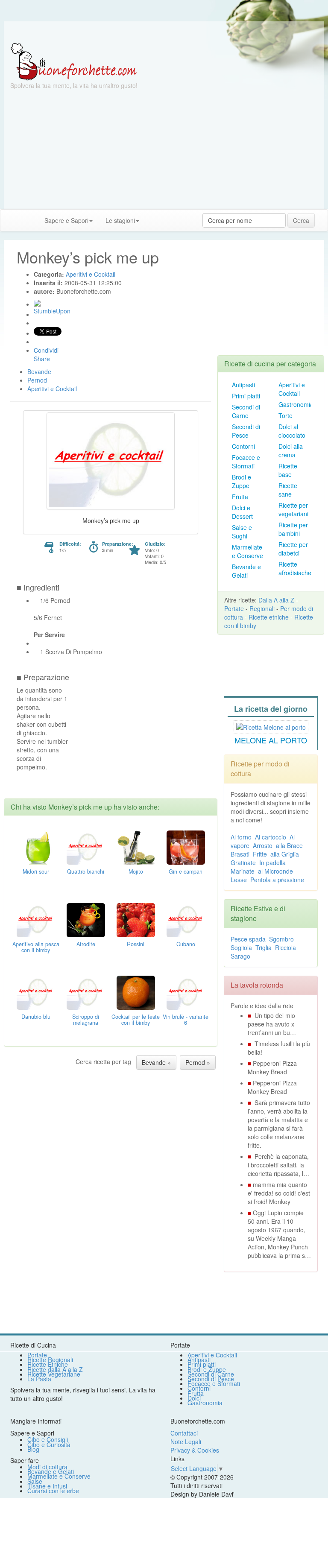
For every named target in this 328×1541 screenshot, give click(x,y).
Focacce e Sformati (246, 461)
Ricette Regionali (50, 1359)
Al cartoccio (270, 837)
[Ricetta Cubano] (186, 919)
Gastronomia (295, 404)
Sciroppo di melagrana (85, 1019)
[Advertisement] (164, 149)
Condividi (46, 350)
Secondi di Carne (246, 411)
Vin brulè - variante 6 (185, 1019)
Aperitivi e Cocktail (291, 389)
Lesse (239, 879)
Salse (34, 1481)
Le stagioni (120, 220)
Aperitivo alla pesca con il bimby (35, 947)
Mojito (136, 871)
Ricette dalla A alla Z (55, 1369)
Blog (33, 1449)
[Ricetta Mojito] (136, 846)
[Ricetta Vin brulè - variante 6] (186, 991)
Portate (234, 608)
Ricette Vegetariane (53, 1374)
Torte (285, 415)
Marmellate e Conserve (247, 551)
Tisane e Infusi (47, 1486)
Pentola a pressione (277, 879)
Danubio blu (35, 1017)
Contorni (243, 446)
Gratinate (243, 862)
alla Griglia (284, 854)
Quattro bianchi (85, 871)
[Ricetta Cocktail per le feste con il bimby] (136, 991)
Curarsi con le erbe (53, 1490)
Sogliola (241, 947)
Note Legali (185, 1441)
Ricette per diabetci (293, 548)
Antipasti (243, 384)
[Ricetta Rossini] (136, 919)
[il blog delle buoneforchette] (152, 216)
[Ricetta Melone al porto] (271, 726)
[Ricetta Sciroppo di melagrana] (86, 991)
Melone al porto (270, 740)
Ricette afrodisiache (294, 568)
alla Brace (289, 845)
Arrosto (262, 845)
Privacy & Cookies (194, 1450)
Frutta (240, 496)
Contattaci (184, 1433)
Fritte (260, 854)
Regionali (262, 608)
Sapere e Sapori (66, 220)
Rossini (135, 944)
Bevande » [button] (156, 1062)
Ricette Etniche (47, 1364)
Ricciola (285, 947)
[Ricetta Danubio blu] (36, 991)
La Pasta (39, 1378)
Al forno (241, 837)
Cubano (185, 944)
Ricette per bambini (293, 529)
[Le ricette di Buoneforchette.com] (164, 32)
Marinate (243, 871)
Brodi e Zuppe (241, 481)
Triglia (263, 947)
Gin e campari (185, 871)
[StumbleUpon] (37, 303)
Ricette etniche (269, 617)
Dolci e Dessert (242, 511)
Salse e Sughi (242, 531)
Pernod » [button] (197, 1062)
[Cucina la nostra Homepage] (9, 220)
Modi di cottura (47, 1466)
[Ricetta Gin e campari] (186, 846)
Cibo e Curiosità (48, 1444)
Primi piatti (246, 396)
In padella (272, 862)
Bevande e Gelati (246, 570)
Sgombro (281, 939)
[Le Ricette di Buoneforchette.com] (73, 61)
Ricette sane (287, 489)
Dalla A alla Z (276, 600)
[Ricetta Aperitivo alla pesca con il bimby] (36, 919)
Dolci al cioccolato (291, 430)
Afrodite (85, 944)
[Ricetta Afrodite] (86, 919)
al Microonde (275, 871)
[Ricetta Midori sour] (36, 846)
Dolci (194, 1398)
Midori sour (36, 871)
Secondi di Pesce (246, 430)
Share (42, 358)
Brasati (240, 854)
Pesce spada (248, 939)
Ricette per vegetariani (293, 509)
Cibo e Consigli (47, 1439)
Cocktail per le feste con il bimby (135, 1019)
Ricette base (287, 470)
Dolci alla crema (290, 450)
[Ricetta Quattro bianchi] (86, 846)
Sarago (240, 956)
